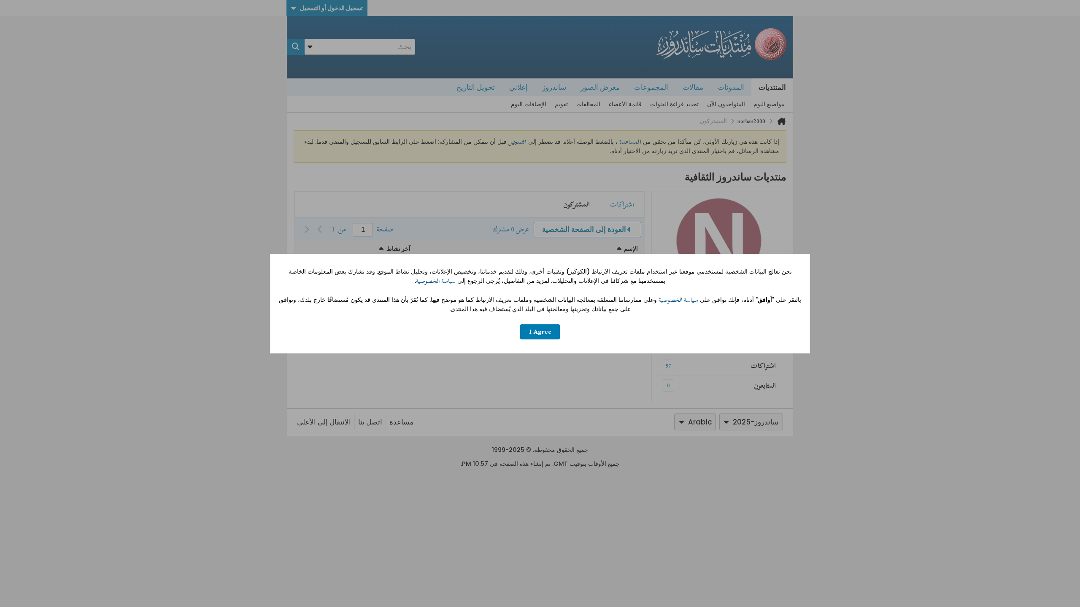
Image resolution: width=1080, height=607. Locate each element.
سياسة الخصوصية (436, 281)
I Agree (540, 332)
